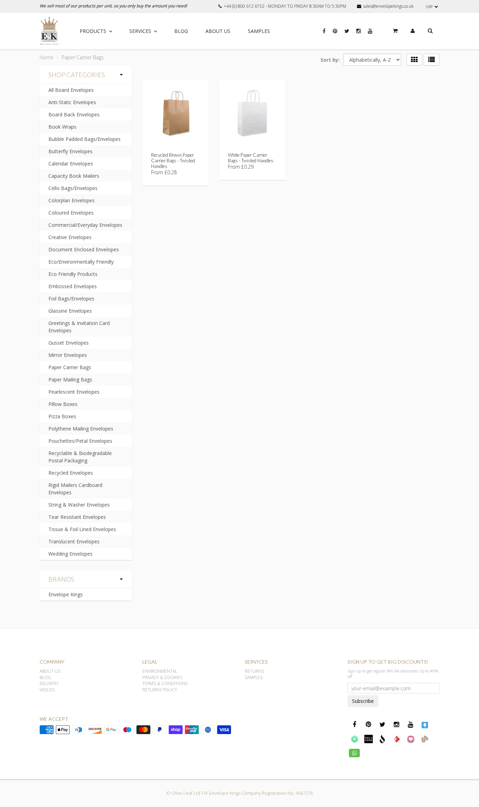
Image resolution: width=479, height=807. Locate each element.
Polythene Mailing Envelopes (80, 428)
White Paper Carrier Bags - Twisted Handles (251, 157)
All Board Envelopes (71, 90)
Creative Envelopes (70, 237)
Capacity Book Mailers (73, 175)
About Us (217, 31)
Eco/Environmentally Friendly (81, 261)
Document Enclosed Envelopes (83, 249)
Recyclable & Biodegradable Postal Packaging (80, 457)
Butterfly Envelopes (70, 151)
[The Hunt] (397, 739)
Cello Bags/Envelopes (72, 188)
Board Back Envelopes (74, 114)
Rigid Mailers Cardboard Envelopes (75, 489)
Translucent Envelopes (74, 541)
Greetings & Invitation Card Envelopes (79, 327)
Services (140, 31)
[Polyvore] (369, 739)
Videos (47, 690)
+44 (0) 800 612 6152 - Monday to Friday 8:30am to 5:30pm (285, 6)
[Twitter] (347, 34)
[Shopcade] (383, 739)
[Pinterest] (335, 34)
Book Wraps (62, 126)
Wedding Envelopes (70, 553)
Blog (181, 31)
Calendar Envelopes (70, 163)
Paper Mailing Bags (70, 379)
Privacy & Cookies (162, 677)
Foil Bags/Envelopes (71, 298)
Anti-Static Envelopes (72, 102)
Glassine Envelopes (70, 310)
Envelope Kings (65, 594)
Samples (259, 31)
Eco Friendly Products (72, 274)
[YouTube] (370, 34)
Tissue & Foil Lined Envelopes (82, 529)
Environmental (159, 671)
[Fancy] (425, 725)
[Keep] (355, 739)
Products (93, 31)
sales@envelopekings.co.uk (388, 6)
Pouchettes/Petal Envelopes (80, 441)
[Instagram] (358, 34)
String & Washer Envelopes (79, 504)
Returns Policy (159, 690)
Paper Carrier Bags (69, 367)
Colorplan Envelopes (71, 200)
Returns (254, 671)
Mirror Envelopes (67, 355)
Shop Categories (76, 74)
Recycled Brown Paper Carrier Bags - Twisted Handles (173, 160)
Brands (61, 579)
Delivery (49, 683)
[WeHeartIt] (411, 739)
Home (47, 57)
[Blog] (425, 739)
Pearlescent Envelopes (74, 391)
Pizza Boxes (62, 416)
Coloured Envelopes (71, 212)
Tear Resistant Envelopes (77, 517)
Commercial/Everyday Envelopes (85, 225)
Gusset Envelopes (68, 342)
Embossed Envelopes (72, 286)
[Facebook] (324, 34)
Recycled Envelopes (70, 472)
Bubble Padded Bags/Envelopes (84, 139)
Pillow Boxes (62, 404)
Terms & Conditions (165, 683)
